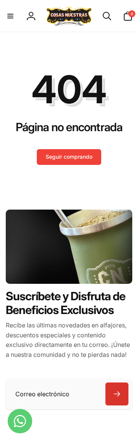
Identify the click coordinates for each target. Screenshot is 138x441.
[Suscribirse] (116, 393)
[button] (10, 16)
